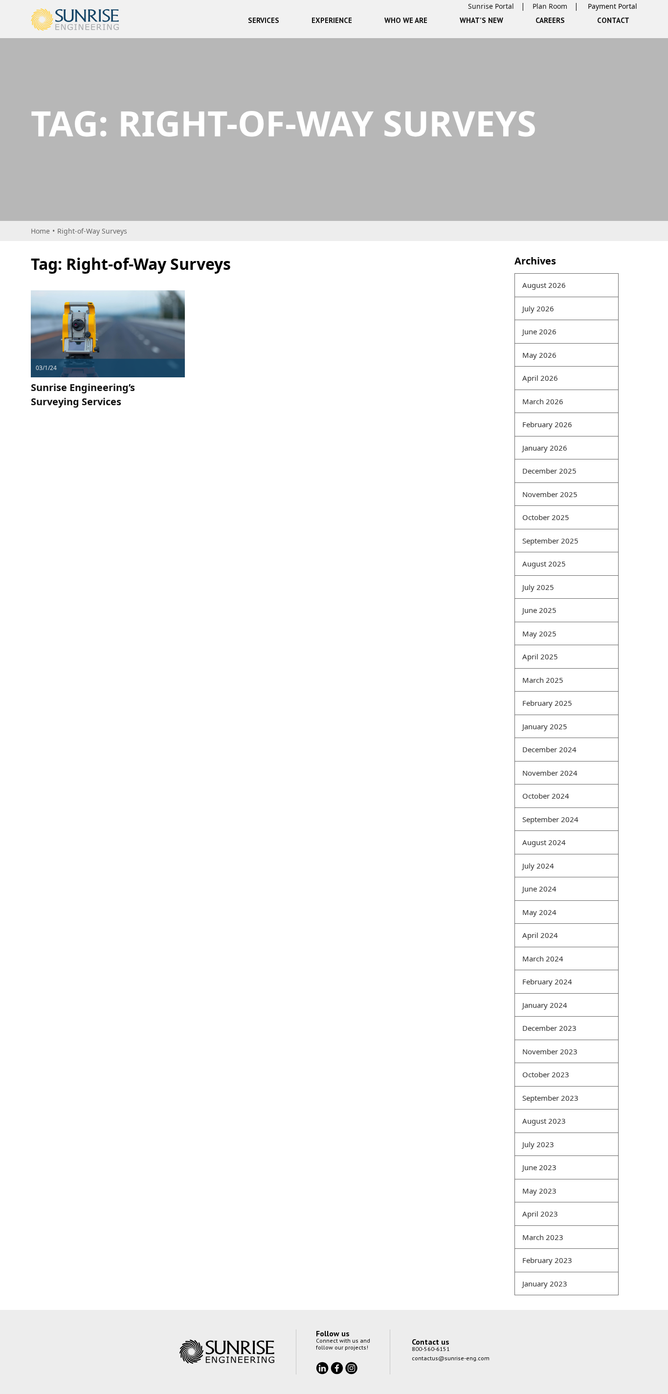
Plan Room (550, 6)
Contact (613, 20)
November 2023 (550, 1051)
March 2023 (542, 1237)
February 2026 (547, 424)
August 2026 (544, 285)
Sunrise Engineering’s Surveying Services (83, 394)
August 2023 (544, 1121)
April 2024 (540, 935)
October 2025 (545, 517)
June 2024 (539, 888)
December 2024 (549, 749)
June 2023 (539, 1167)
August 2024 (544, 842)
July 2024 (538, 866)
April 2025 (540, 656)
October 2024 (545, 796)
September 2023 (550, 1098)
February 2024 (547, 981)
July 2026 (538, 308)
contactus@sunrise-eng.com (451, 1358)
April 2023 (540, 1214)
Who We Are (405, 20)
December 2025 (549, 471)
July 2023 (538, 1144)
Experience (332, 20)
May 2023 (539, 1191)
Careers (550, 20)
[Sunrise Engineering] (75, 19)
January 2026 (544, 448)
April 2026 (540, 378)
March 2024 (542, 958)
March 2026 (542, 401)
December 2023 (549, 1028)
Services (263, 20)
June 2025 (539, 610)
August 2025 (544, 563)
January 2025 (544, 726)
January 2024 (544, 1005)
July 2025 (538, 587)
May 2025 (539, 633)
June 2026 (539, 331)
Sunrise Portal (491, 6)
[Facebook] (338, 1367)
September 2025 (550, 540)
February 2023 (547, 1260)
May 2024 (539, 912)
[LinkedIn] (323, 1367)
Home (40, 231)
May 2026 (539, 355)
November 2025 (550, 494)
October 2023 (545, 1074)
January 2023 (544, 1283)
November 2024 (550, 773)
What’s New (481, 20)
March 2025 (542, 680)
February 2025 (547, 703)
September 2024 (550, 819)
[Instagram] (351, 1367)
